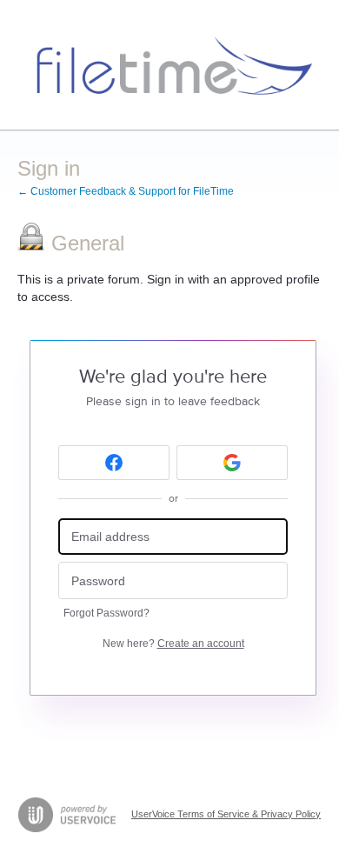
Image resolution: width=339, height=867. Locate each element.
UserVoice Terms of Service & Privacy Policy (226, 814)
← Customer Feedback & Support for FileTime (125, 191)
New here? (173, 643)
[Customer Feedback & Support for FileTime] (169, 65)
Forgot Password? (106, 613)
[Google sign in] (232, 462)
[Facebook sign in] (114, 462)
